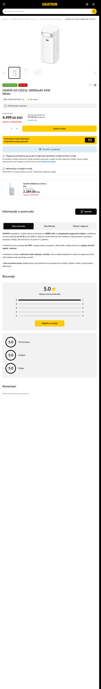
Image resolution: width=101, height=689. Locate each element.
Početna (5, 19)
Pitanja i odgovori (80, 226)
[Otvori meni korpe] (93, 4)
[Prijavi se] (87, 4)
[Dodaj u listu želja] (90, 85)
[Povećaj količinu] (17, 128)
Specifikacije (49, 226)
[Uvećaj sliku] (49, 44)
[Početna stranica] (49, 4)
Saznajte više (32, 120)
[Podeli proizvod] (95, 85)
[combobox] (49, 11)
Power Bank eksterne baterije (51, 19)
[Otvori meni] (3, 4)
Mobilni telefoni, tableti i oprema (24, 19)
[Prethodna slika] (4, 73)
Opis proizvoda (18, 226)
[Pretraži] (94, 11)
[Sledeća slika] (95, 73)
